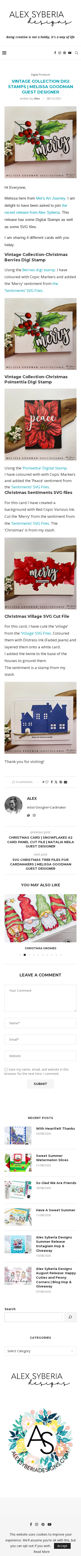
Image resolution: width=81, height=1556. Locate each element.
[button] (8, 925)
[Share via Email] (65, 782)
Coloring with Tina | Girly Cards (40, 948)
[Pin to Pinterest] (60, 782)
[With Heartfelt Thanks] (18, 1136)
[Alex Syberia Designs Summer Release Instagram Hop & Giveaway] (18, 1244)
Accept (62, 1546)
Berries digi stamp (38, 269)
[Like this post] (46, 782)
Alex (37, 98)
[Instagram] (59, 52)
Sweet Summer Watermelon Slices (52, 1158)
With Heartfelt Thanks (55, 1129)
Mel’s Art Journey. (51, 198)
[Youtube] (69, 52)
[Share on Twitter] (56, 782)
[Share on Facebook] (52, 782)
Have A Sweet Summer (55, 1210)
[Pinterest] (64, 52)
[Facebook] (55, 52)
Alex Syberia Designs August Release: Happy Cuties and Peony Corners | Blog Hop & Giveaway (56, 1277)
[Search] (76, 52)
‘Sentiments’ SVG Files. (30, 486)
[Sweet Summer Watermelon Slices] (18, 1163)
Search (10, 1309)
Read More (42, 1551)
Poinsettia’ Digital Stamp (45, 468)
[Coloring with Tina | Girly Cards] (40, 918)
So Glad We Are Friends (56, 1183)
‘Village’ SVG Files (36, 633)
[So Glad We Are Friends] (18, 1190)
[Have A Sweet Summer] (18, 1217)
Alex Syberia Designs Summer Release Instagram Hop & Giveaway (54, 1244)
